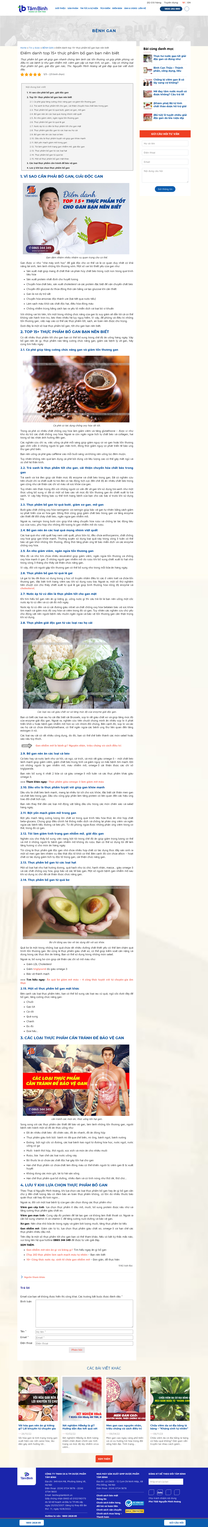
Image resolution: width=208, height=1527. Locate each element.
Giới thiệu (60, 8)
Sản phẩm (73, 8)
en (189, 2)
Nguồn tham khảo (34, 1277)
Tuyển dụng (171, 2)
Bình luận (26, 1301)
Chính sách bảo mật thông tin (107, 1497)
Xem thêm (104, 1458)
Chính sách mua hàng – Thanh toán (109, 1515)
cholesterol (27, 588)
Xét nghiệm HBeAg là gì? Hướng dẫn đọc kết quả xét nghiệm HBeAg (79, 1427)
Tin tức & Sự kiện (89, 8)
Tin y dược (34, 47)
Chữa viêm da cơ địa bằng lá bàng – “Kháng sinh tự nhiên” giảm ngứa (169, 1427)
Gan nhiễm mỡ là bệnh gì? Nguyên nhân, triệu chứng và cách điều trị (78, 745)
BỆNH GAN (48, 47)
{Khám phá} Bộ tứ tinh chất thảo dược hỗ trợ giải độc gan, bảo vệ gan (170, 105)
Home (23, 47)
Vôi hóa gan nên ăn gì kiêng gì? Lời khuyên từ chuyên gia (37, 1427)
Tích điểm (105, 8)
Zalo (159, 1492)
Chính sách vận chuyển (109, 1509)
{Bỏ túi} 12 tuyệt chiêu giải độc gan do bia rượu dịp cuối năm (170, 117)
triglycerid (39, 969)
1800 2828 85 (69, 1516)
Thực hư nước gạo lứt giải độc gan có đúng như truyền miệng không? (169, 58)
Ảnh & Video (130, 8)
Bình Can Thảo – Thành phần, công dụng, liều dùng (168, 69)
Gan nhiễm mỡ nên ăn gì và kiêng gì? (49, 1249)
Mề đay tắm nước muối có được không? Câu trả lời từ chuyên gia (170, 93)
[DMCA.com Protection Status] (134, 1511)
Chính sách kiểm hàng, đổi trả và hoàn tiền (109, 1504)
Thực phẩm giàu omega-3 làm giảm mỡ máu (76, 781)
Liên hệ (142, 8)
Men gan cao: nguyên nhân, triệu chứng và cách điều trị (124, 1427)
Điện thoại (26, 1342)
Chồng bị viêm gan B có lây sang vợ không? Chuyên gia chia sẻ (168, 81)
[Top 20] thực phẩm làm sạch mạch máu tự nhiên (56, 1254)
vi (183, 2)
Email (24, 1337)
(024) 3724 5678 (66, 1488)
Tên (23, 1331)
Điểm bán (117, 8)
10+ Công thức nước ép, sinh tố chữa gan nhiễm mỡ (58, 1259)
